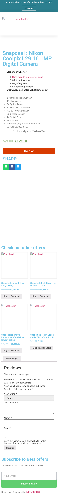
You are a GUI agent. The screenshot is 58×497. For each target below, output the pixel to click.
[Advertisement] (48, 26)
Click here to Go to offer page (27, 77)
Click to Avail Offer (42, 348)
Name (8, 418)
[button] (29, 8)
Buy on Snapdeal (12, 296)
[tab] (12, 359)
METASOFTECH (33, 492)
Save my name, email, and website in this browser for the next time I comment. (25, 442)
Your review (11, 402)
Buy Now (29, 151)
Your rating (10, 394)
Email (7, 428)
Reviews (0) (12, 358)
